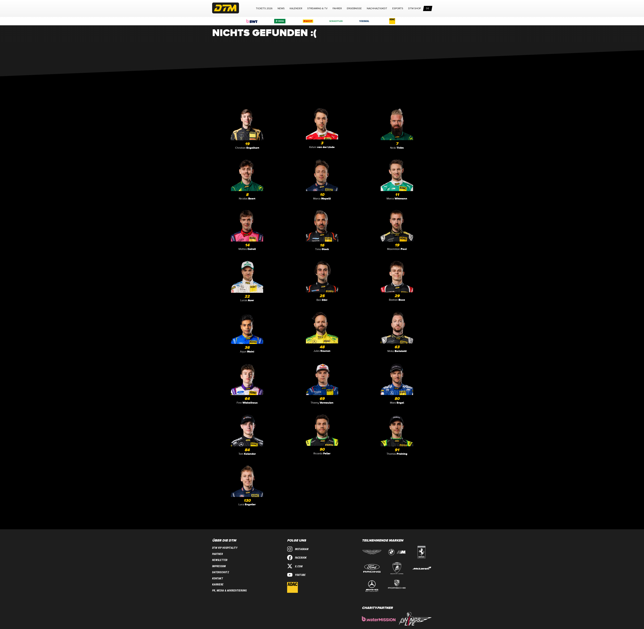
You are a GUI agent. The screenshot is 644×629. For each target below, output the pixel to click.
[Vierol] (364, 21)
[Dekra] (280, 21)
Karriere (217, 584)
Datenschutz (220, 572)
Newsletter (220, 560)
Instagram (301, 549)
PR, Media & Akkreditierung (229, 590)
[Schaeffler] (336, 21)
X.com (299, 566)
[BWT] (252, 21)
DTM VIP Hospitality (224, 547)
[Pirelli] (308, 21)
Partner (217, 554)
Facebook (301, 557)
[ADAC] (392, 21)
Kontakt (217, 578)
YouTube (300, 575)
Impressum (219, 566)
